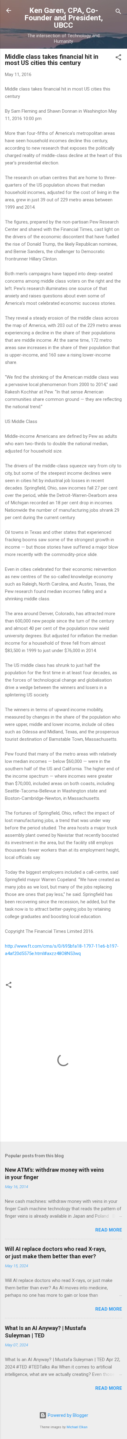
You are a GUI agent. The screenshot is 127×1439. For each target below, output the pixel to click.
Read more (108, 1230)
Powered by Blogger (67, 1415)
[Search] (118, 12)
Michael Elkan (77, 1427)
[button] (118, 58)
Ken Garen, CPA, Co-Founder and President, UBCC (63, 18)
